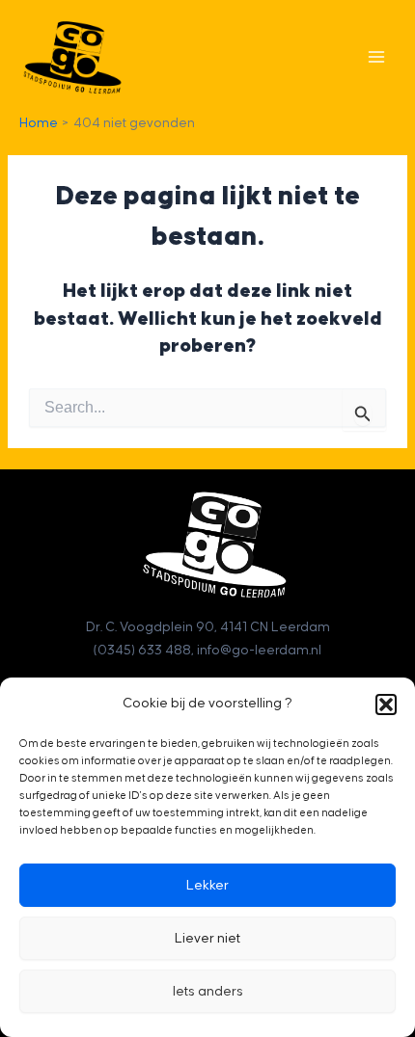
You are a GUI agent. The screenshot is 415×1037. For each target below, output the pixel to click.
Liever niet (207, 938)
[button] (386, 704)
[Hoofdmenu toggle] (376, 57)
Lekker (207, 885)
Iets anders (208, 991)
